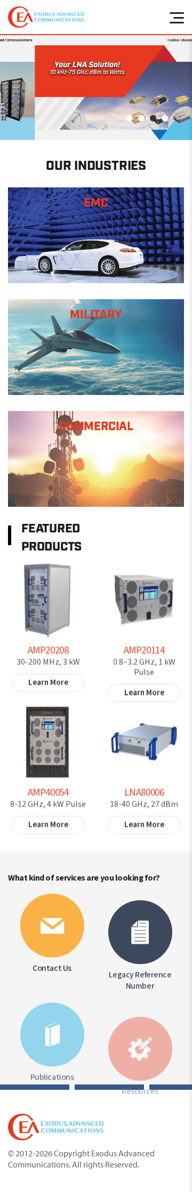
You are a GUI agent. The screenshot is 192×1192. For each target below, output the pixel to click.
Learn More (48, 678)
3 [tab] (153, 118)
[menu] (176, 17)
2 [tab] (141, 118)
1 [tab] (129, 118)
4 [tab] (165, 118)
